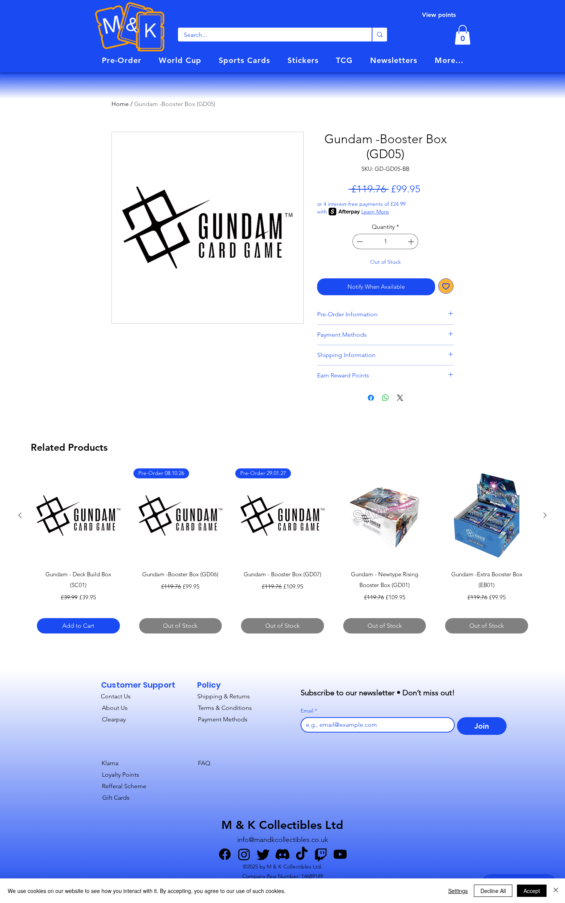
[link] (462, 35)
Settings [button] (458, 891)
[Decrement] (359, 241)
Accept (531, 891)
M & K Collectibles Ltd (282, 825)
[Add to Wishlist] (446, 286)
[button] (121, 60)
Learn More (375, 211)
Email (309, 711)
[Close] (555, 891)
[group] (282, 554)
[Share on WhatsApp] (385, 397)
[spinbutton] (385, 241)
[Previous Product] (20, 515)
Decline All (493, 891)
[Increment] (411, 241)
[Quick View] (78, 515)
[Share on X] (400, 397)
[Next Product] (545, 515)
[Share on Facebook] (371, 397)
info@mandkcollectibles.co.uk (282, 839)
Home (120, 104)
